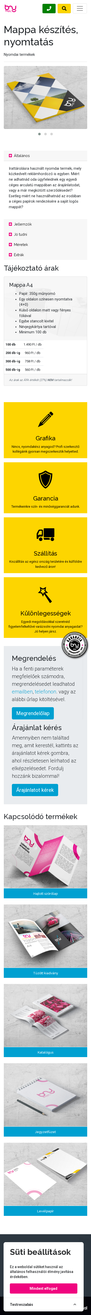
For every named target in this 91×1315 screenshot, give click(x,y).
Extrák (18, 255)
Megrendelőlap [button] (33, 713)
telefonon (45, 692)
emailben (22, 692)
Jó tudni (20, 234)
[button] (39, 134)
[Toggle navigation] (80, 8)
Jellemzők (22, 224)
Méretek (20, 244)
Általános (21, 155)
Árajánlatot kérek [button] (35, 790)
